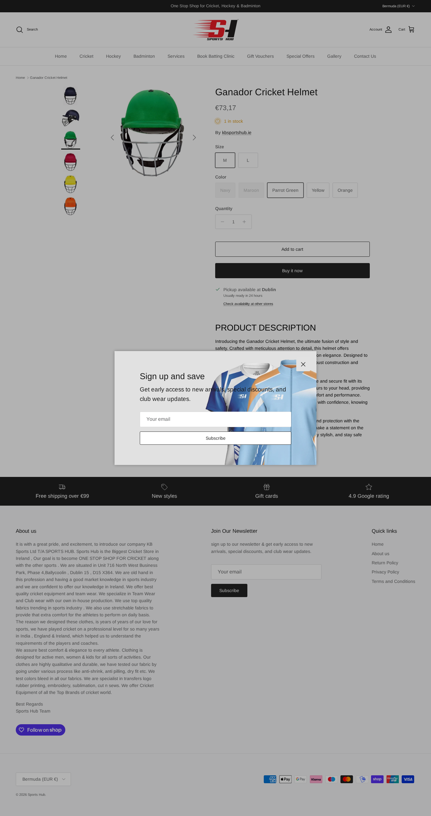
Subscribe (216, 438)
